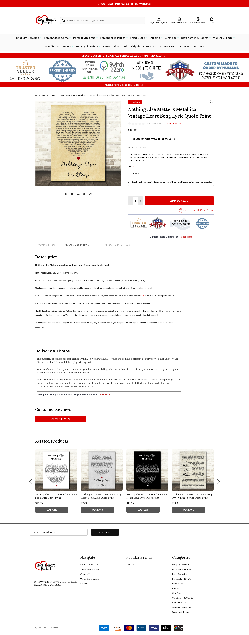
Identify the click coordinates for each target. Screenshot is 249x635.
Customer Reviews (114, 245)
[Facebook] (66, 194)
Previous (30, 481)
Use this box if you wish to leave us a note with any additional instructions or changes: (170, 182)
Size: (131, 166)
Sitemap (84, 583)
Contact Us (167, 46)
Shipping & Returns (143, 46)
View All (130, 564)
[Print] (78, 194)
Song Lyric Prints (87, 46)
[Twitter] (84, 194)
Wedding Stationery (58, 46)
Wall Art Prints (222, 37)
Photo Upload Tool (115, 46)
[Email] (72, 194)
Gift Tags (170, 37)
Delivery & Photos (77, 245)
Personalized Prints (112, 37)
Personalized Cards (56, 37)
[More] (41, 38)
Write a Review (174, 123)
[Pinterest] (90, 194)
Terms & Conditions (191, 46)
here (142, 296)
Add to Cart (179, 200)
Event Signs (137, 37)
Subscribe (105, 532)
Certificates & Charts (194, 37)
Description (45, 245)
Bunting (155, 37)
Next (218, 481)
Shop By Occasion (27, 37)
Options (51, 509)
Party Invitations (84, 37)
